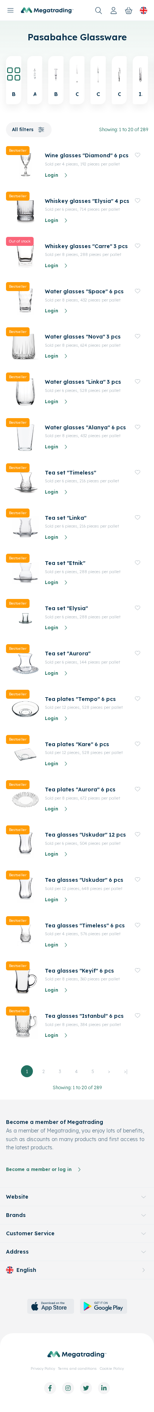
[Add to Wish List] (137, 155)
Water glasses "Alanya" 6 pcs (85, 427)
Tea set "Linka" (65, 518)
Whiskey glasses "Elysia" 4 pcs (87, 201)
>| (125, 1071)
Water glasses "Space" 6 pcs (84, 291)
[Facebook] (50, 1388)
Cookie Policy (112, 1368)
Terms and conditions (77, 1368)
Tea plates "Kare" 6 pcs (77, 744)
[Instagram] (68, 1388)
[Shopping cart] (128, 10)
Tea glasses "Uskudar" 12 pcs (85, 834)
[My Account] (113, 10)
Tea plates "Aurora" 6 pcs (80, 789)
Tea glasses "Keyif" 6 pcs (79, 970)
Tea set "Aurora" (67, 653)
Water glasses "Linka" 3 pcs (83, 382)
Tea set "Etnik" (65, 563)
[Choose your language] (143, 10)
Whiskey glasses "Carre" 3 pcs (86, 246)
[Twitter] (86, 1388)
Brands (16, 1215)
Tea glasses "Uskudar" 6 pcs (84, 880)
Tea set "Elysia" (66, 608)
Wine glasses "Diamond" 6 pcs (87, 155)
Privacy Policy (43, 1368)
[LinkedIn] (104, 1388)
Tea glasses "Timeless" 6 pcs (85, 925)
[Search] (98, 10)
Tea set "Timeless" (70, 472)
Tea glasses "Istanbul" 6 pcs (84, 1016)
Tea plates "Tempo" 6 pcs (80, 699)
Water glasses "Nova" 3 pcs (83, 336)
